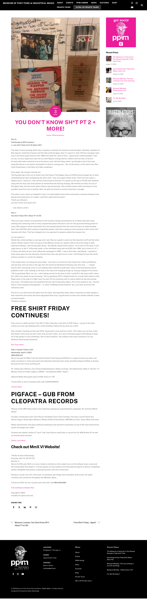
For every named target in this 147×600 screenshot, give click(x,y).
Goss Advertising (33, 591)
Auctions (104, 3)
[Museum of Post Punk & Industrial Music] (20, 568)
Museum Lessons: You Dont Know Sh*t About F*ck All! (32, 523)
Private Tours (63, 7)
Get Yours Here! (17, 345)
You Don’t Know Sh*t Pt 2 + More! (55, 125)
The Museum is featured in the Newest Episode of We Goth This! (123, 59)
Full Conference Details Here (22, 488)
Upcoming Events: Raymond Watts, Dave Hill (123, 70)
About (60, 3)
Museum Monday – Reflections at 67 (120, 89)
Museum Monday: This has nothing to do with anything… (124, 80)
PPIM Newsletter (58, 135)
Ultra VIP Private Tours (87, 7)
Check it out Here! (18, 440)
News (94, 3)
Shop (114, 3)
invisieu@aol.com (49, 568)
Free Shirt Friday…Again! (85, 522)
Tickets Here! (16, 387)
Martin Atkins (46, 588)
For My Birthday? (119, 98)
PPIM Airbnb (82, 3)
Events (69, 3)
